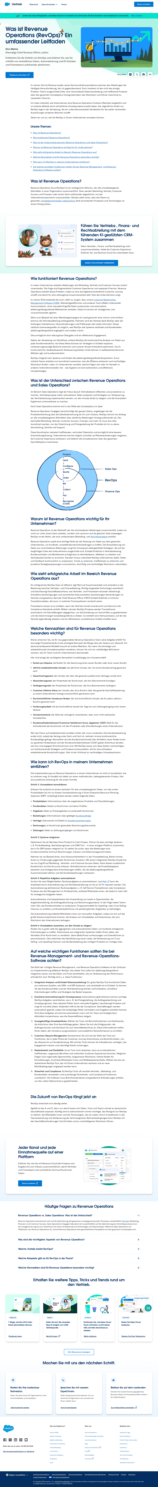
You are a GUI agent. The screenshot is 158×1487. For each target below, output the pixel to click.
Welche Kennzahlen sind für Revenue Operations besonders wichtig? (66, 157)
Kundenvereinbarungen (79, 820)
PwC (105, 881)
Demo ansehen (28, 1183)
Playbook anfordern (18, 75)
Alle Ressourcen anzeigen (79, 1352)
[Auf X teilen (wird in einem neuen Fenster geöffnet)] (137, 74)
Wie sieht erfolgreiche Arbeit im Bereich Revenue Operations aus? (65, 152)
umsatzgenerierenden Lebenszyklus (58, 200)
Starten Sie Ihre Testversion (133, 1336)
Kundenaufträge (83, 815)
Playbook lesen (15, 1336)
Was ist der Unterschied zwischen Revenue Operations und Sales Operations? (70, 142)
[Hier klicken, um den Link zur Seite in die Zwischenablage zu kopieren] (150, 74)
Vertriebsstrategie (99, 536)
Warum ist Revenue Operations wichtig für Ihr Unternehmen (62, 147)
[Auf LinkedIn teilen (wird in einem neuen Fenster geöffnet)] (130, 74)
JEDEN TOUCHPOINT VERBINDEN (99, 263)
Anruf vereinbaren (69, 1407)
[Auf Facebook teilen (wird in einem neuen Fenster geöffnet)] (143, 74)
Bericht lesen (52, 1336)
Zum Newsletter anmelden (122, 1407)
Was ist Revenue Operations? (47, 132)
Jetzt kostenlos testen (20, 1407)
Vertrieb (125, 1221)
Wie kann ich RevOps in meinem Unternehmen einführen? (61, 162)
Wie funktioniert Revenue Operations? (51, 137)
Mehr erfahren (136, 15)
